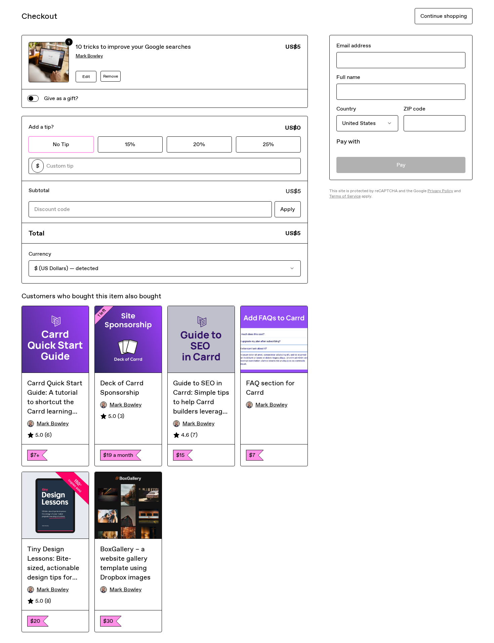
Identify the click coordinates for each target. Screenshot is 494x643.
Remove (110, 76)
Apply (287, 209)
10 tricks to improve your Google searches (133, 46)
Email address (353, 45)
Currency (40, 254)
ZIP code (414, 108)
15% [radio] (130, 144)
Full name (348, 77)
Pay (401, 165)
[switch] (33, 98)
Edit (86, 76)
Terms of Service (345, 196)
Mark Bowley (89, 56)
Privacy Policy (440, 190)
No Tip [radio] (61, 144)
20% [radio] (199, 144)
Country (346, 108)
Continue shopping (443, 16)
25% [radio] (268, 144)
